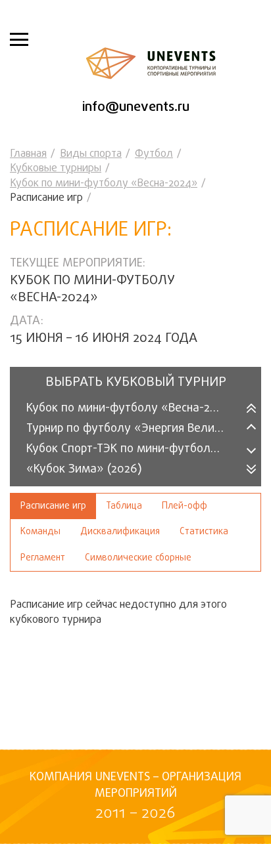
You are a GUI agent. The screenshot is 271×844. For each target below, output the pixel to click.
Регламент (42, 558)
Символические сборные (138, 558)
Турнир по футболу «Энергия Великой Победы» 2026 (133, 429)
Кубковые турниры (55, 169)
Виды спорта (91, 154)
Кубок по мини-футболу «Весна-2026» (131, 408)
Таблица (124, 506)
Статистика (204, 532)
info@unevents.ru (135, 107)
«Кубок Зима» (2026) (84, 469)
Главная (28, 154)
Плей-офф (184, 506)
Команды (40, 532)
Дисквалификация (120, 532)
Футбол (154, 154)
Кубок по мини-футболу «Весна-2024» (103, 184)
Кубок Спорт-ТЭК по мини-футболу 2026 (133, 449)
